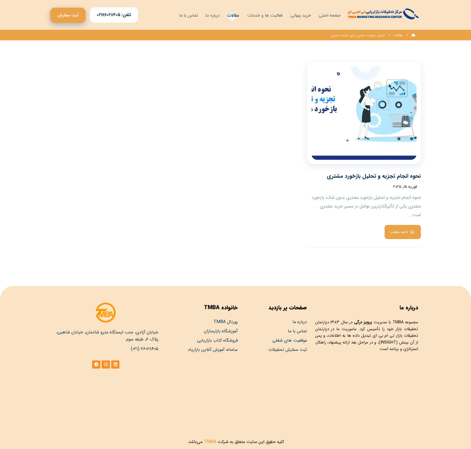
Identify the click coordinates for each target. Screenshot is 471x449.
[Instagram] (106, 364)
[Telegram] (96, 364)
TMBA (398, 322)
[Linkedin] (115, 364)
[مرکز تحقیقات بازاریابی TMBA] (383, 14)
